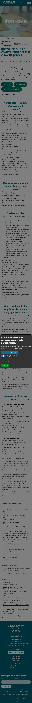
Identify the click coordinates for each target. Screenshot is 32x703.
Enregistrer (5, 365)
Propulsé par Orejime (27, 365)
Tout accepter (5, 352)
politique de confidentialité (15, 348)
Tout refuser (14, 352)
